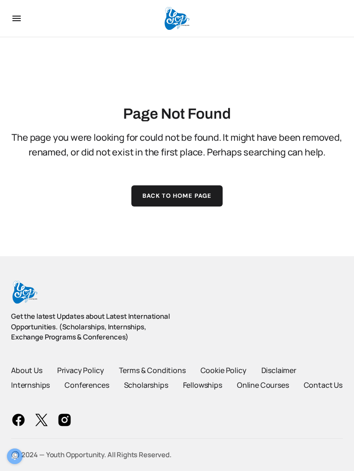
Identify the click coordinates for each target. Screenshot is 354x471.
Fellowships (202, 385)
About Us (26, 370)
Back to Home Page (177, 196)
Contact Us (323, 385)
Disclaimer (278, 370)
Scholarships (146, 385)
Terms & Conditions (152, 370)
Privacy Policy (80, 370)
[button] (16, 18)
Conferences (87, 385)
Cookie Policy (224, 370)
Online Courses (263, 385)
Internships (30, 385)
